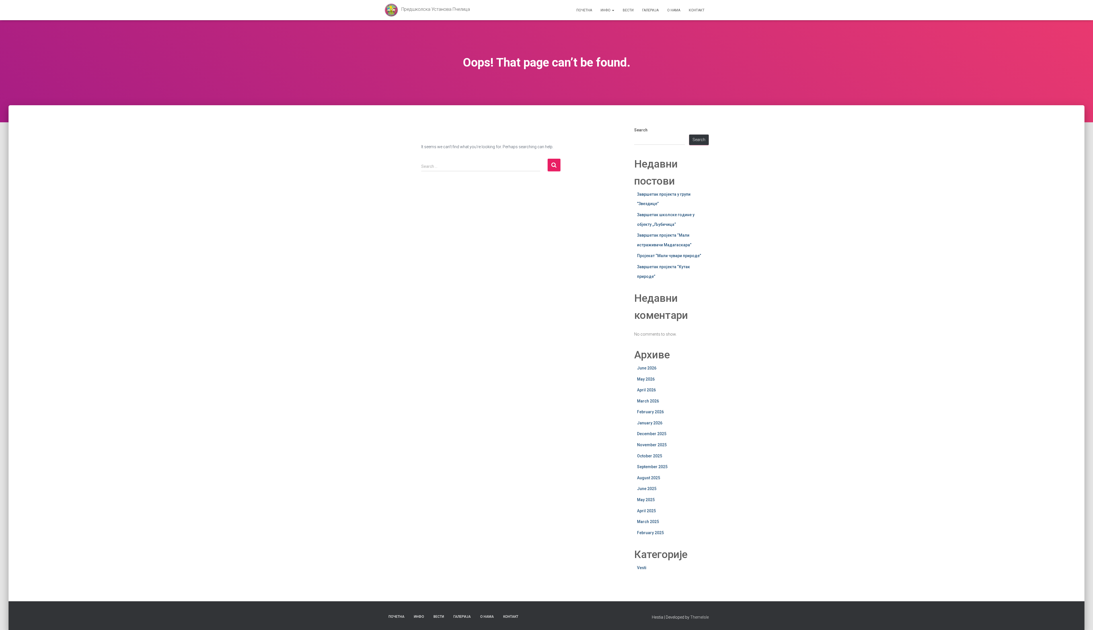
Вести (628, 10)
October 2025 (649, 456)
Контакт (696, 10)
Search (641, 130)
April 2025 (646, 511)
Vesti (641, 567)
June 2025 (646, 488)
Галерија (650, 10)
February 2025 (650, 532)
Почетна (584, 10)
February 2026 (650, 412)
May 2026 (646, 379)
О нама (673, 10)
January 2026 (649, 423)
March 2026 (648, 401)
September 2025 (652, 466)
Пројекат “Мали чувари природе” (669, 255)
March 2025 (648, 521)
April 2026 (646, 390)
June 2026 (646, 368)
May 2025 (646, 499)
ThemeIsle (699, 617)
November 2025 (652, 445)
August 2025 (648, 478)
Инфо (606, 10)
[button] (612, 10)
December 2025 (651, 433)
